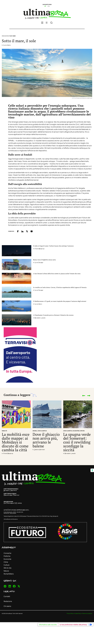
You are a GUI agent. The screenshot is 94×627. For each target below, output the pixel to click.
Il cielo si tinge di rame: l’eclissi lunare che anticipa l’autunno (53, 246)
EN (49, 6)
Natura (6, 571)
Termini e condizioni (87, 613)
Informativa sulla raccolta (48, 625)
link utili (9, 591)
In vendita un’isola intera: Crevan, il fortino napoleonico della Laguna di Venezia (59, 287)
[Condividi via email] (31, 231)
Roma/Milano (9, 574)
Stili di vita (7, 568)
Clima (6, 562)
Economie (7, 559)
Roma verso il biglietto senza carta (44, 260)
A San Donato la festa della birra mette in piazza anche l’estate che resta (56, 274)
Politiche (7, 556)
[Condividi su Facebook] (18, 231)
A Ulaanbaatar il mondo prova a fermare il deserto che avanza (53, 315)
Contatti (7, 596)
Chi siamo (7, 606)
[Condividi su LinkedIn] (22, 231)
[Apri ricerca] (51, 23)
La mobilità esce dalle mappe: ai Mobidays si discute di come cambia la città (15, 442)
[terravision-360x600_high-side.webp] (20, 382)
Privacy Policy (70, 613)
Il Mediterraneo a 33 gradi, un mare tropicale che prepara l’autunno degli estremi (59, 301)
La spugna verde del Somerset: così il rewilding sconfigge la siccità (77, 442)
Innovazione (5, 36)
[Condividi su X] (27, 231)
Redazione (8, 601)
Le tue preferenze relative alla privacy (73, 625)
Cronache (7, 553)
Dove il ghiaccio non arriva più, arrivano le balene (46, 440)
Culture (6, 565)
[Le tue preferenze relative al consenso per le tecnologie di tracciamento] (92, 470)
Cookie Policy (78, 613)
